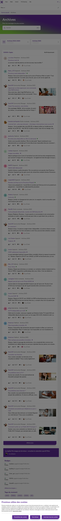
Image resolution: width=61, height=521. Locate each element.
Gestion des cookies (17, 511)
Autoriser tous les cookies (51, 517)
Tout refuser (35, 517)
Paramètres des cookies (20, 517)
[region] (30, 510)
